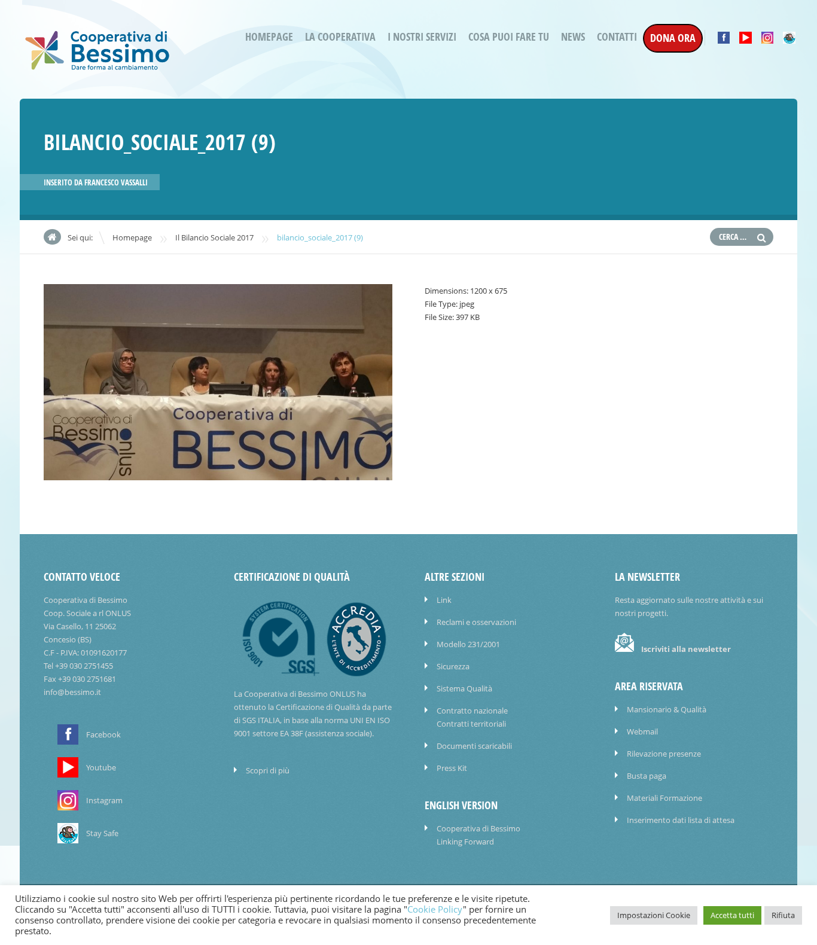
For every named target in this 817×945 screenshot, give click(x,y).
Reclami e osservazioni (476, 622)
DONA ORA (673, 38)
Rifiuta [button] (783, 915)
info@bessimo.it (72, 692)
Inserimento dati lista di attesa (680, 820)
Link (444, 600)
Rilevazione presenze (664, 753)
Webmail (642, 731)
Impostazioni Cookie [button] (653, 915)
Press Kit (452, 768)
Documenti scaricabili (474, 745)
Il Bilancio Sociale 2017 (214, 237)
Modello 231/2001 (468, 644)
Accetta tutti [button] (732, 915)
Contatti (617, 36)
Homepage (269, 36)
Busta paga (646, 775)
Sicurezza (453, 666)
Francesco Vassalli (116, 182)
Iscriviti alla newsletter (686, 649)
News (573, 36)
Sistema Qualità (464, 688)
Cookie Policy (435, 909)
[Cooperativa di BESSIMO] (97, 66)
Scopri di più (267, 770)
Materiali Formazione (664, 797)
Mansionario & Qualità (666, 709)
